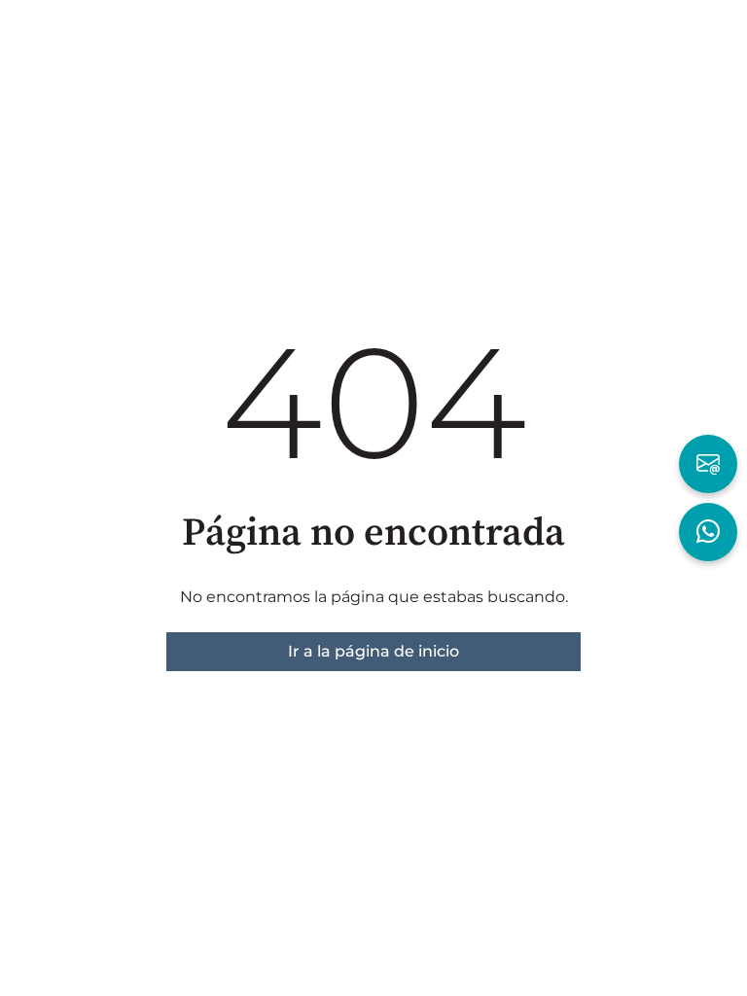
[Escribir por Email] (708, 464)
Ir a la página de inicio (373, 651)
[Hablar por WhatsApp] (708, 532)
